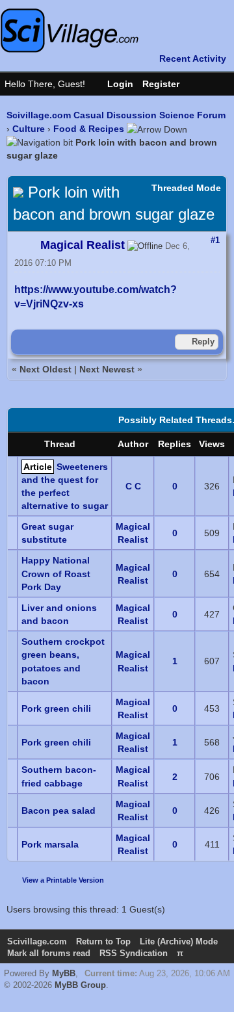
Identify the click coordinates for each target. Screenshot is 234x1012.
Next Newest (107, 369)
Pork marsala (50, 844)
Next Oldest (46, 369)
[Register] (167, 84)
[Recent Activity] (186, 58)
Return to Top (103, 941)
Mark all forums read (48, 953)
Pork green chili (56, 708)
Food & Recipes (88, 128)
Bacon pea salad (58, 810)
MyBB (63, 973)
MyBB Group (80, 985)
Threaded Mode (186, 188)
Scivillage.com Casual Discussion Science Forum (116, 115)
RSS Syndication (133, 953)
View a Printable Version (63, 880)
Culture (28, 128)
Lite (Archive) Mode (179, 941)
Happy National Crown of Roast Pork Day (55, 573)
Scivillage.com (37, 941)
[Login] (113, 84)
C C (133, 486)
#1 (215, 240)
